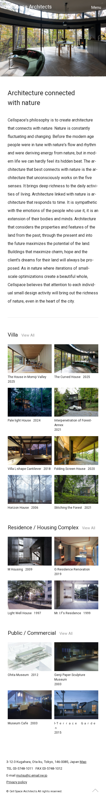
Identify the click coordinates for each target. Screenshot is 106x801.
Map (83, 762)
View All (27, 335)
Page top (95, 790)
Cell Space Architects (28, 7)
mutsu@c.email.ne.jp (31, 775)
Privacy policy (16, 782)
